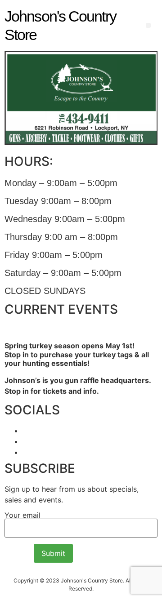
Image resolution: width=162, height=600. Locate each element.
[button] (148, 25)
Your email (22, 515)
